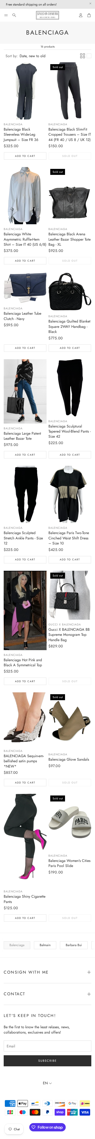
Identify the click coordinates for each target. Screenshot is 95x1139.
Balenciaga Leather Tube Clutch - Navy (22, 316)
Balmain (45, 945)
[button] (6, 15)
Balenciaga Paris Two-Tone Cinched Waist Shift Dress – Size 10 (68, 538)
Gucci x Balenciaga (64, 624)
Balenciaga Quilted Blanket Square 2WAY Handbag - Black (69, 326)
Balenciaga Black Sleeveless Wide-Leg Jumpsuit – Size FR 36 (21, 134)
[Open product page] (25, 91)
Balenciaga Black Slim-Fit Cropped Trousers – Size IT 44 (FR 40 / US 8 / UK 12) (69, 134)
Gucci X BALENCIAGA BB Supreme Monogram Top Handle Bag (69, 635)
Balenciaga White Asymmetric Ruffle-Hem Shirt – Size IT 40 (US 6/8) (25, 239)
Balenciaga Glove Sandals (68, 759)
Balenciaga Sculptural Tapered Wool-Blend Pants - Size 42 (69, 431)
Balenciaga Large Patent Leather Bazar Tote (22, 436)
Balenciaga (13, 124)
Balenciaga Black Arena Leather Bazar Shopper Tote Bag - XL (69, 239)
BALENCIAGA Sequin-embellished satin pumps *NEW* (24, 761)
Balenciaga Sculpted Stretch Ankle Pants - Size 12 (23, 538)
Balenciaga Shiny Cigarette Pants (24, 899)
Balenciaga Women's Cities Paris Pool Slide (69, 863)
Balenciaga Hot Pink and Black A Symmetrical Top (23, 662)
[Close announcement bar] (90, 3)
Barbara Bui (74, 945)
